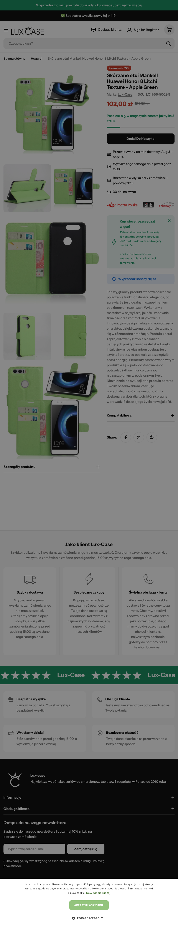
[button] (89, 918)
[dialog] (89, 902)
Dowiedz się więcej (98, 893)
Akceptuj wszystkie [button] (89, 905)
